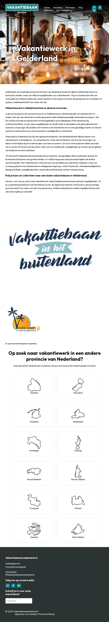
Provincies (70, 7)
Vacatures (57, 7)
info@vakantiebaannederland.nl (19, 574)
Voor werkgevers (64, 10)
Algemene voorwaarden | (26, 614)
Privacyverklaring (46, 614)
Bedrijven (48, 10)
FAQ (80, 7)
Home (47, 7)
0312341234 (10, 572)
